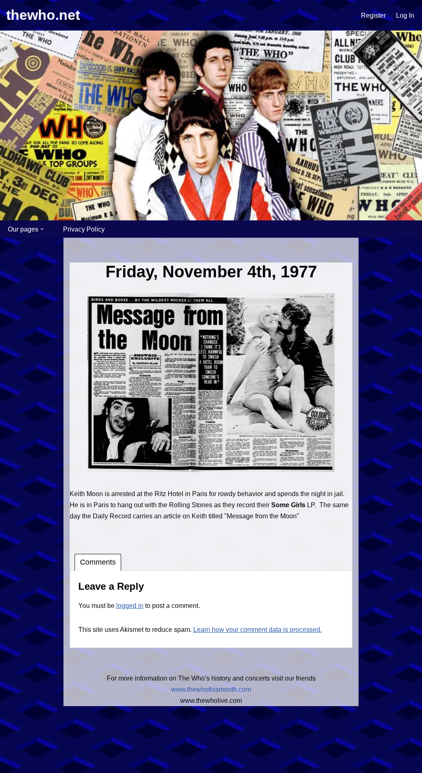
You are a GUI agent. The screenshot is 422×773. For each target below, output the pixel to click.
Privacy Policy (84, 229)
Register (373, 15)
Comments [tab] (98, 562)
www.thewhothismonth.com (211, 689)
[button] (42, 229)
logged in (129, 605)
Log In (405, 15)
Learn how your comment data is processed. (257, 629)
